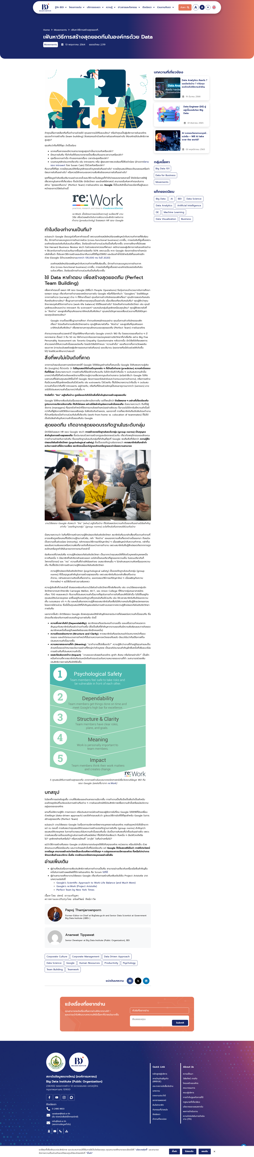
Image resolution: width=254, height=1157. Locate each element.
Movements (60, 30)
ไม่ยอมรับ (189, 1151)
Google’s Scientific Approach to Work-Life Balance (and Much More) (96, 883)
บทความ (156, 1090)
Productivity (111, 963)
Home (46, 30)
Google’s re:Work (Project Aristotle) (76, 886)
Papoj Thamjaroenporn (83, 910)
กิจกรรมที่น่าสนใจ (160, 1109)
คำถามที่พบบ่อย (160, 1119)
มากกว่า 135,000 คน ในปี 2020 (93, 258)
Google (70, 963)
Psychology (129, 963)
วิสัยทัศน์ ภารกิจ (190, 1078)
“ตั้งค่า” (89, 1153)
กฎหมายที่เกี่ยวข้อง (191, 1102)
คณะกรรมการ (189, 1088)
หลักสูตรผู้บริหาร (160, 1073)
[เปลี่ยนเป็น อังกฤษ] (214, 7)
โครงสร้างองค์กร (190, 1083)
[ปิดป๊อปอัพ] (214, 1151)
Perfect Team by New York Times (75, 890)
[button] (61, 7)
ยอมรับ (205, 1151)
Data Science (54, 963)
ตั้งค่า (174, 1151)
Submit (180, 1023)
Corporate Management (85, 956)
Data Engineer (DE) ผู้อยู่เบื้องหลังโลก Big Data (194, 110)
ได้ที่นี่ (105, 872)
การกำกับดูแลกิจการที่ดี (193, 1097)
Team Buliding (55, 969)
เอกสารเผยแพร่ (159, 1100)
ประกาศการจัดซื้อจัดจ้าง (163, 1086)
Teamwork (73, 969)
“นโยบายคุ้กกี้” (141, 1149)
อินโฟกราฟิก (158, 1105)
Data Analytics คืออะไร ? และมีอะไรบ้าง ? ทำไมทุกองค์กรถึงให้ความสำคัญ (194, 83)
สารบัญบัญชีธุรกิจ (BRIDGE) (160, 1080)
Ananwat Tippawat (79, 934)
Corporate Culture (57, 956)
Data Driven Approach (117, 956)
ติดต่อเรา (156, 1114)
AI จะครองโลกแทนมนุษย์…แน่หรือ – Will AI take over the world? (194, 136)
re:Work (112, 783)
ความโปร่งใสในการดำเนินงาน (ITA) (194, 1118)
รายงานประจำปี (159, 1095)
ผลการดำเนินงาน (190, 1111)
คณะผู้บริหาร (188, 1092)
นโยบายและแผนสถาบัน (193, 1106)
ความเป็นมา (188, 1073)
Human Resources (89, 963)
